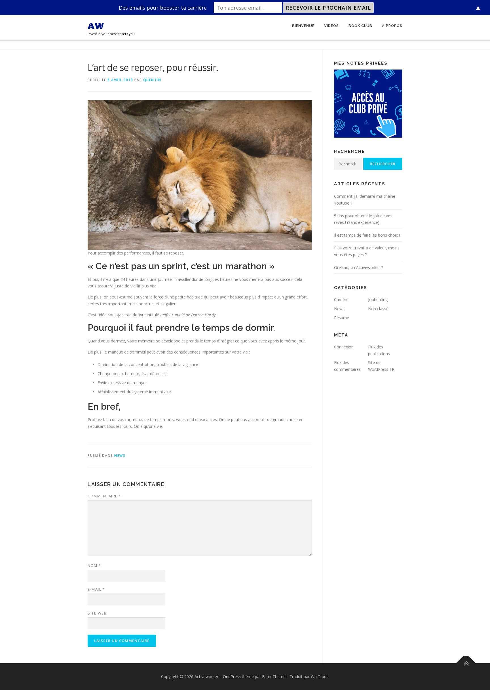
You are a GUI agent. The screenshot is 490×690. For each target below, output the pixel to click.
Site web (97, 613)
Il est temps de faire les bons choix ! (367, 235)
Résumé (341, 317)
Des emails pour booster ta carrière (163, 7)
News (119, 455)
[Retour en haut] (466, 663)
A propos (392, 26)
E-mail (96, 589)
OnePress (232, 676)
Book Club (360, 26)
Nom (94, 565)
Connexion (344, 347)
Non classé (378, 308)
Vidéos (331, 26)
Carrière (341, 299)
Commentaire (104, 495)
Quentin (152, 79)
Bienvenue (303, 26)
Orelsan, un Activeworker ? (358, 267)
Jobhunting (378, 299)
